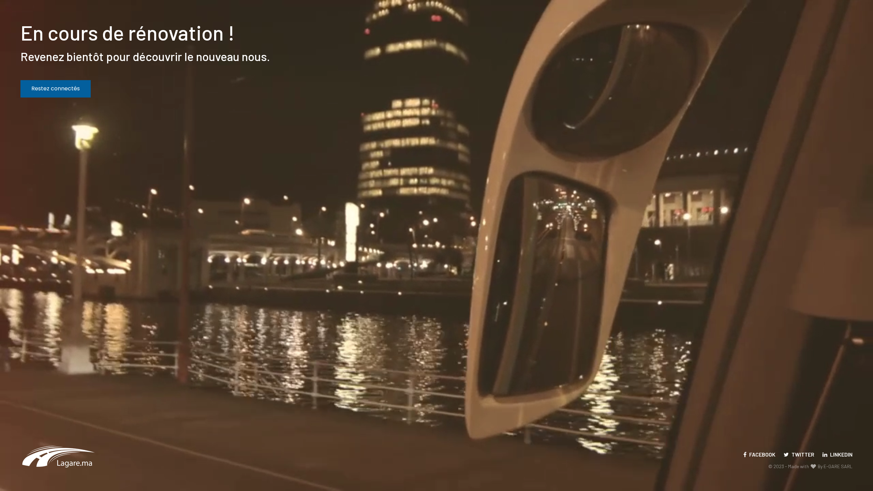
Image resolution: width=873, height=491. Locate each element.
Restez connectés (55, 88)
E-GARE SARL (838, 466)
